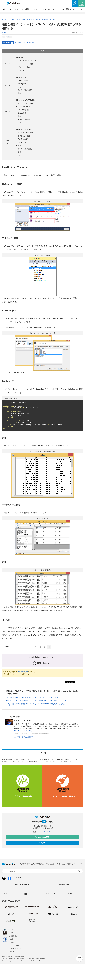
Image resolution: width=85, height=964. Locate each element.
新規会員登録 (43, 837)
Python (61, 9)
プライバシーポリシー (15, 948)
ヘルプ (11, 930)
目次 (42, 51)
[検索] (4, 9)
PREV (7, 647)
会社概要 (11, 942)
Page (7, 64)
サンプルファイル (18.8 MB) (24, 42)
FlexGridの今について (24, 57)
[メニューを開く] (3, 3)
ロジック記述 (22, 70)
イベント (49, 893)
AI (10, 9)
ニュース (5, 893)
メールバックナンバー (44, 832)
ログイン (17, 674)
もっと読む (8, 706)
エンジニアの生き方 (48, 9)
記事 (26, 893)
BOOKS (71, 893)
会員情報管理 (13, 936)
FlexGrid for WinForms (24, 129)
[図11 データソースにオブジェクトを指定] (42, 352)
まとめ (18, 155)
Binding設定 (22, 83)
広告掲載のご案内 (63, 884)
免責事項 (11, 939)
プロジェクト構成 (24, 67)
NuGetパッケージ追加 (25, 64)
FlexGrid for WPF (22, 77)
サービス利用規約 (14, 945)
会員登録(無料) (22, 671)
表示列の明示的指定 (25, 90)
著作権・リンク (13, 933)
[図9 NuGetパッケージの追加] (42, 217)
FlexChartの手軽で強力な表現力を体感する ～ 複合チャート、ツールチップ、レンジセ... (37, 700)
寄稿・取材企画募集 (22, 884)
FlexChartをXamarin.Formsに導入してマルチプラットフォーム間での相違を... (33, 697)
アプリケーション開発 (21, 9)
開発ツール (70, 9)
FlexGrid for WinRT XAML (25, 100)
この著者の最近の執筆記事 (23, 737)
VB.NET (9, 37)
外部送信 (11, 951)
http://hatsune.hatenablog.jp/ (24, 731)
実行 (19, 87)
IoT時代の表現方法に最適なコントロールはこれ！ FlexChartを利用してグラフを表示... (36, 704)
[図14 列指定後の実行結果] (42, 588)
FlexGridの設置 (23, 80)
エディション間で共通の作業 (26, 60)
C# (4, 37)
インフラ (35, 9)
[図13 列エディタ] (42, 537)
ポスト (70, 682)
